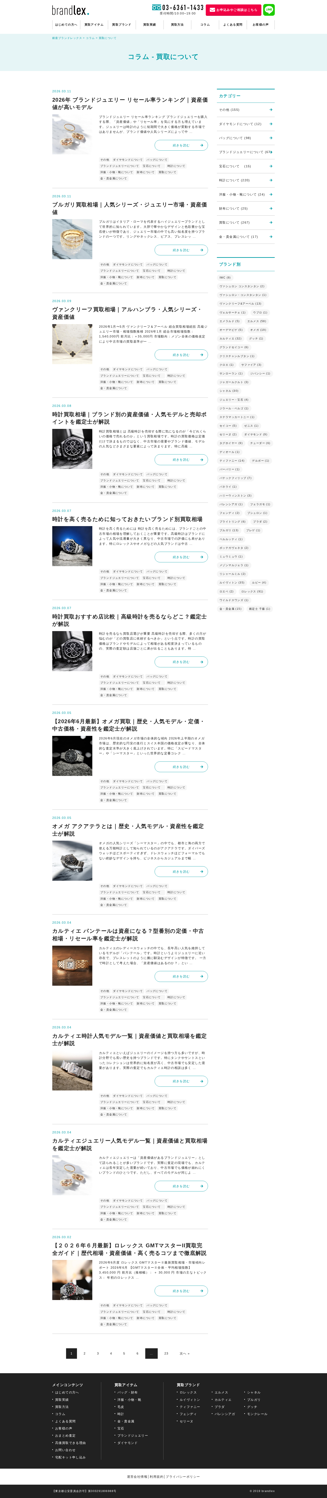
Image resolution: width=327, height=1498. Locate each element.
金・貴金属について (113, 178)
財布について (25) (233, 208)
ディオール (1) (230, 452)
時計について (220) (234, 180)
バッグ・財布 (127, 1392)
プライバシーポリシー (183, 1476)
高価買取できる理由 (70, 1443)
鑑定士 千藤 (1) (259, 608)
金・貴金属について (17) (238, 236)
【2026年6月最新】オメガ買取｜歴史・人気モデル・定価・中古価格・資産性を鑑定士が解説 (128, 725)
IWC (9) (225, 277)
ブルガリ (254, 1399)
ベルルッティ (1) (231, 539)
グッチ (252, 1407)
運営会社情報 (137, 1476)
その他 (104, 159)
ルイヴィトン (190, 1399)
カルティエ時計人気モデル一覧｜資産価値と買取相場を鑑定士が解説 (129, 1039)
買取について (167, 172)
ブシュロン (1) (257, 513)
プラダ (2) (260, 521)
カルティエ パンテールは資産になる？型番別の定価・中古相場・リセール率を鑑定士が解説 (128, 934)
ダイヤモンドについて (128, 159)
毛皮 (120, 1407)
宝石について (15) (235, 166)
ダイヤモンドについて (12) (240, 124)
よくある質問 (232, 24)
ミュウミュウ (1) (231, 556)
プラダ (220, 1407)
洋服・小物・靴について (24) (242, 194)
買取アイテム (94, 24)
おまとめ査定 (65, 1435)
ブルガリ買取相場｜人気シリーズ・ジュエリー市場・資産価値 (129, 208)
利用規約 (157, 1476)
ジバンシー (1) (260, 373)
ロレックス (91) (252, 591)
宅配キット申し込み (70, 1457)
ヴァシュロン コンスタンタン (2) (242, 286)
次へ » (185, 1353)
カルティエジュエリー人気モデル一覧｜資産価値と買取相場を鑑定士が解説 (130, 1144)
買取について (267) (234, 222)
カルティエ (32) (231, 338)
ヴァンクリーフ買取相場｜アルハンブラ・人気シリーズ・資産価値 (127, 313)
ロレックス (188, 1392)
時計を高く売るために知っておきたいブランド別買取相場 (127, 519)
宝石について (153, 166)
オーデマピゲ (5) (231, 329)
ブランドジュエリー (132, 1435)
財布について (146, 172)
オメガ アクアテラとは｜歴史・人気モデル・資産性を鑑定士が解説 (128, 830)
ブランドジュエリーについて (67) (245, 152)
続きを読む (181, 145)
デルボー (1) (260, 460)
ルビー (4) (259, 582)
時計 (120, 1414)
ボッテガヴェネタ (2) (234, 547)
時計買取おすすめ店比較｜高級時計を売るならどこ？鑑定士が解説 (129, 620)
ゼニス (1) (251, 425)
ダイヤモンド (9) (255, 434)
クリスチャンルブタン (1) (237, 356)
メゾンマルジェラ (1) (234, 565)
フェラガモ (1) (260, 504)
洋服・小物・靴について (116, 172)
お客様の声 (261, 24)
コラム (205, 24)
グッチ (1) (256, 338)
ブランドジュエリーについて (119, 166)
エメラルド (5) (230, 321)
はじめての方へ (66, 24)
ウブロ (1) (260, 312)
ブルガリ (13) (229, 530)
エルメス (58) (256, 321)
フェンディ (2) (230, 513)
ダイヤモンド (127, 1443)
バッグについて (157, 159)
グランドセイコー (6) (234, 347)
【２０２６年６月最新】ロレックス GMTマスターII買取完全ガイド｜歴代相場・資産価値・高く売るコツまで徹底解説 (129, 1249)
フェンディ (188, 1414)
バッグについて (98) (235, 138)
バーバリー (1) (230, 469)
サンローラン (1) (231, 373)
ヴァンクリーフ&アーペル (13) (241, 303)
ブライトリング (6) (233, 521)
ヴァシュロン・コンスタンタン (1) (243, 295)
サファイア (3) (251, 364)
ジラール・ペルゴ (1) (234, 408)
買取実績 (149, 24)
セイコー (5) (228, 425)
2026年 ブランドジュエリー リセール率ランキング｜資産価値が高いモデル (130, 103)
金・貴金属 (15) (231, 608)
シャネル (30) (229, 390)
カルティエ (223, 1399)
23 (166, 1353)
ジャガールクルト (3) (234, 382)
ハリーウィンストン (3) (236, 495)
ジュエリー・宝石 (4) (234, 399)
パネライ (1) (228, 486)
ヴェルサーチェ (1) (233, 312)
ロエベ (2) (227, 591)
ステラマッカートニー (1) (237, 417)
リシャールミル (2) (233, 573)
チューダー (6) (260, 443)
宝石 (120, 1428)
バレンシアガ (225, 1414)
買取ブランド (121, 24)
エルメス (221, 1392)
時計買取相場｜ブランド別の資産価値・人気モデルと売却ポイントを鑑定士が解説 (129, 418)
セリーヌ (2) (228, 434)
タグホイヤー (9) (231, 443)
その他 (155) (229, 109)
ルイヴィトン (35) (232, 582)
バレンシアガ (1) (231, 504)
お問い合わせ (65, 1450)
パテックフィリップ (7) (236, 478)
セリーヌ (187, 1421)
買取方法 (177, 24)
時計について (176, 166)
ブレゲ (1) (253, 530)
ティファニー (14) (232, 460)
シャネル (254, 1392)
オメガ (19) (258, 329)
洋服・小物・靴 (129, 1399)
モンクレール (257, 1414)
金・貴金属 (126, 1421)
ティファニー (190, 1407)
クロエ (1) (227, 364)
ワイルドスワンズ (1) (234, 600)
